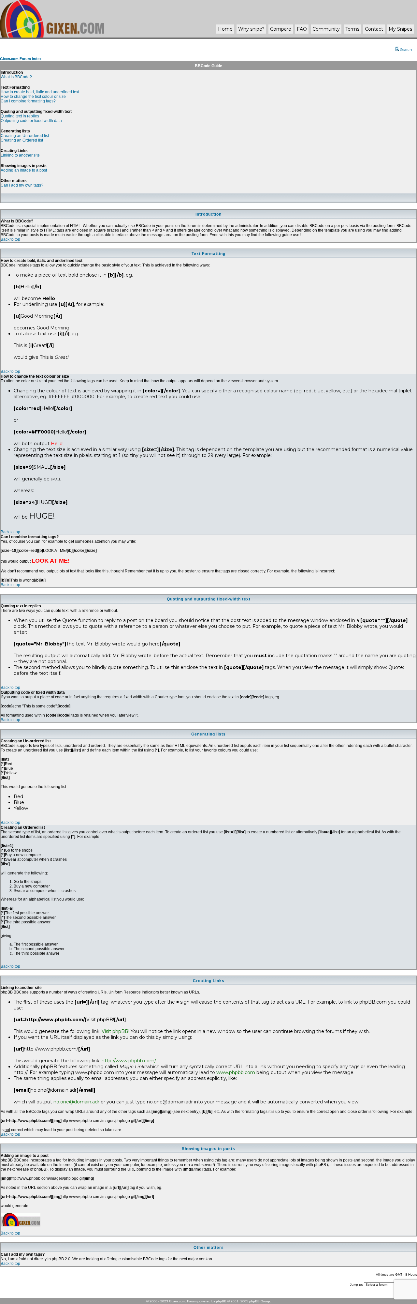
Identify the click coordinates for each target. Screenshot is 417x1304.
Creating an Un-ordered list (25, 135)
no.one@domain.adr (76, 1102)
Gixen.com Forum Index (20, 59)
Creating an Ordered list (22, 140)
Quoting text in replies (20, 116)
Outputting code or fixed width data (31, 120)
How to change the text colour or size (33, 96)
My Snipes (400, 29)
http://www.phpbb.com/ (129, 1061)
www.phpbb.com (235, 1072)
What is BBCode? (16, 77)
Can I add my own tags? (22, 185)
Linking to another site (20, 155)
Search (406, 49)
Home (225, 29)
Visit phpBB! (115, 1031)
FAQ (302, 29)
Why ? (251, 29)
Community (326, 29)
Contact (374, 29)
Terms (352, 29)
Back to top (10, 239)
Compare (280, 29)
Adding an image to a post (24, 170)
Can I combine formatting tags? (28, 101)
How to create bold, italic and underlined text (40, 92)
